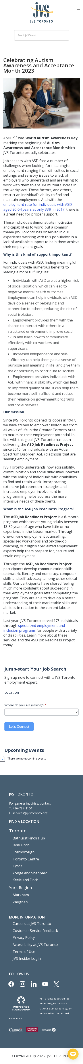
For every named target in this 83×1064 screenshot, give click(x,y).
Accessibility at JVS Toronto (35, 944)
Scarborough (24, 852)
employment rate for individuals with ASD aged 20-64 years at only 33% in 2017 (37, 207)
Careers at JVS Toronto (32, 923)
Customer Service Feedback (35, 930)
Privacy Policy (24, 937)
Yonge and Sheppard (30, 873)
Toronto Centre (26, 859)
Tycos (17, 866)
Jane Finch (21, 845)
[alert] (41, 759)
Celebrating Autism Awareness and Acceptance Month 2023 (38, 65)
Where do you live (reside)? (25, 705)
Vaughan (20, 902)
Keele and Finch (25, 879)
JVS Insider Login (27, 958)
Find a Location (24, 821)
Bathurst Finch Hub (29, 838)
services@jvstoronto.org (29, 813)
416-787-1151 (23, 808)
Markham (21, 894)
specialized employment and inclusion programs (34, 628)
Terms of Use (24, 951)
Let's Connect (19, 726)
